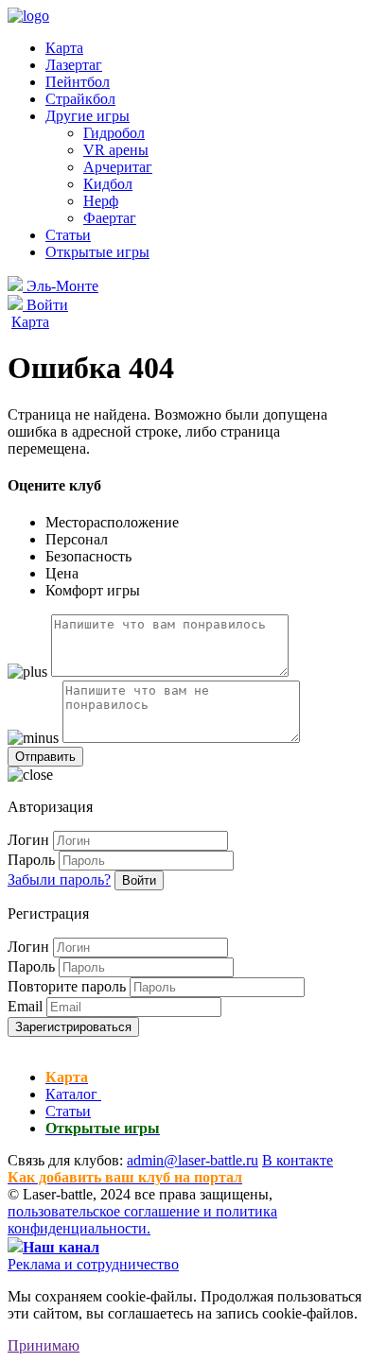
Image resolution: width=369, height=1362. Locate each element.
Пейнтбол (77, 82)
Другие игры (87, 116)
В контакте (297, 1160)
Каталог (73, 1094)
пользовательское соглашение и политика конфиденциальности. (142, 1219)
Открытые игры (97, 252)
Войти (139, 880)
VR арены (116, 150)
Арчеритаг (117, 167)
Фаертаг (109, 218)
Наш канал (61, 1247)
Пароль (31, 860)
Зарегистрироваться (73, 1027)
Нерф (100, 201)
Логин (28, 840)
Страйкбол (80, 99)
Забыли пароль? (59, 879)
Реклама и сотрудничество (93, 1264)
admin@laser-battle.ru (192, 1160)
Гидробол (114, 133)
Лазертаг (73, 65)
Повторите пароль (67, 986)
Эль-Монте (60, 286)
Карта (64, 48)
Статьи (68, 235)
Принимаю (43, 1345)
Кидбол (107, 184)
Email (25, 1006)
